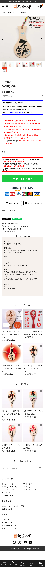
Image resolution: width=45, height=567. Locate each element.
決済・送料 (6, 519)
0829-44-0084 (16, 138)
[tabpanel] (22, 38)
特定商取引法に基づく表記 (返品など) (16, 226)
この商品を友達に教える (11, 229)
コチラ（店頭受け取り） (16, 112)
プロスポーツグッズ (9, 487)
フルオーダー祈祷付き (31, 489)
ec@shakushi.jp (11, 141)
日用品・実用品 (7, 495)
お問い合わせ (12, 203)
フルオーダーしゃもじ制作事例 (13, 506)
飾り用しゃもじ (7, 492)
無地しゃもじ (27, 484)
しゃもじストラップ (8, 489)
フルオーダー (28, 487)
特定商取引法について (10, 525)
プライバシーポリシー (10, 528)
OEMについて (7, 509)
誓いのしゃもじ (7, 484)
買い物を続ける (8, 232)
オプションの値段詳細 (10, 223)
